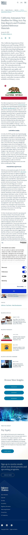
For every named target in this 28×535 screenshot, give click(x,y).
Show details (20, 286)
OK (14, 291)
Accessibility (3, 503)
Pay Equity (8, 305)
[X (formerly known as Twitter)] (2, 525)
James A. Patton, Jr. (7, 34)
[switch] (24, 272)
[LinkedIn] (7, 525)
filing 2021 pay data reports (9, 108)
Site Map (3, 500)
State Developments (17, 305)
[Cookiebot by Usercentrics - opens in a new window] (20, 243)
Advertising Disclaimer (5, 509)
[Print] (5, 38)
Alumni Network (4, 494)
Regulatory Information (6, 506)
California (3, 305)
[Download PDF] (1, 38)
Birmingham (15, 296)
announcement (21, 104)
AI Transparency (4, 515)
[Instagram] (11, 525)
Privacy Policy (4, 512)
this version (23, 171)
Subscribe (3, 497)
